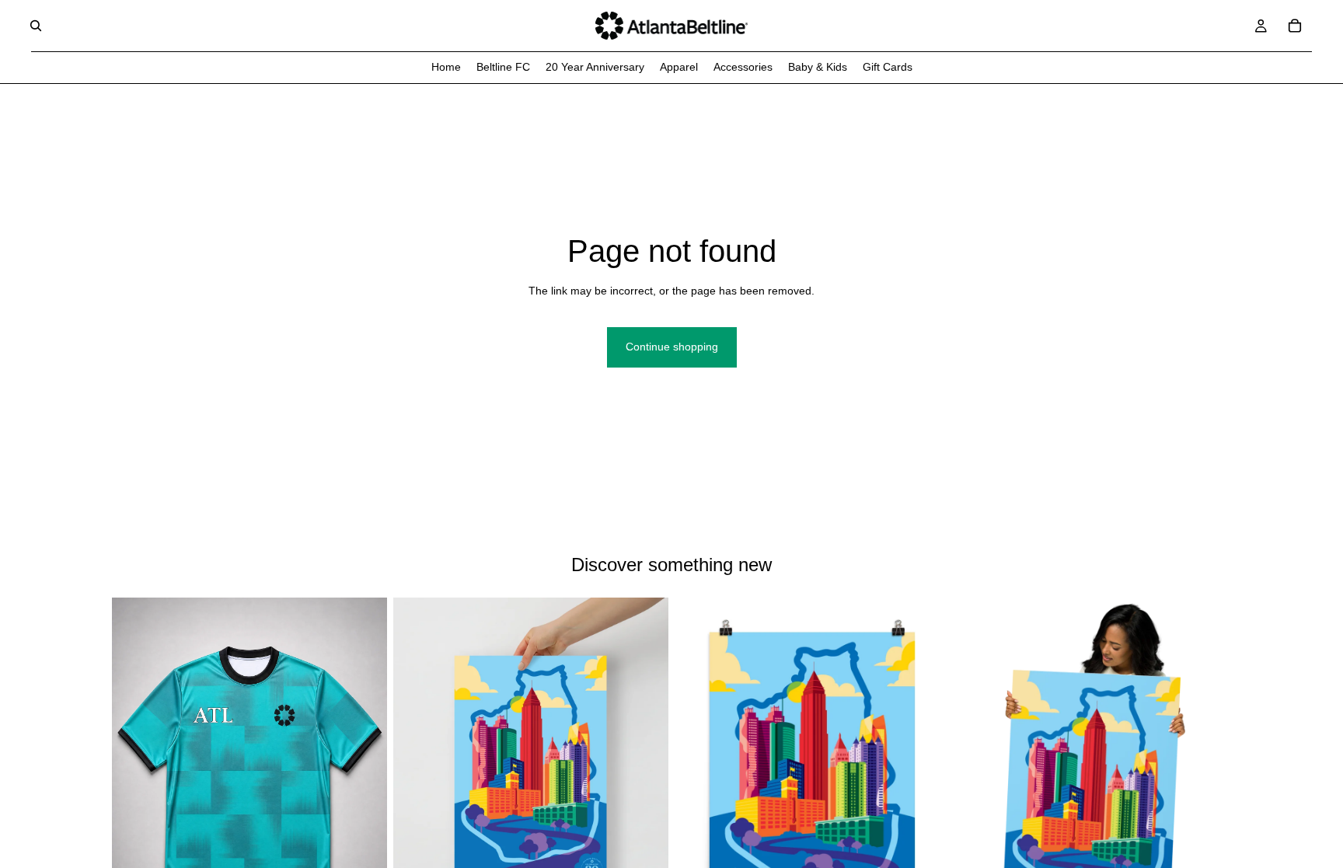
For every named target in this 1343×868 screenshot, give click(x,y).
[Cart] (1295, 26)
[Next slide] (1207, 769)
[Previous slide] (979, 769)
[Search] (36, 26)
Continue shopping (672, 346)
